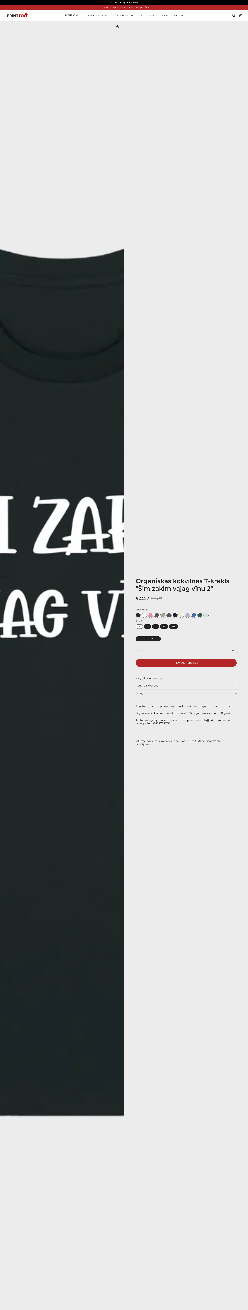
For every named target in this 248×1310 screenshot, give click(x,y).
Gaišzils (206, 615)
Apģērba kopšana (147, 685)
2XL (173, 626)
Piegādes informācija (149, 678)
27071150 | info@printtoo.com (124, 2)
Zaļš (199, 615)
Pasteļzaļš (162, 615)
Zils (193, 615)
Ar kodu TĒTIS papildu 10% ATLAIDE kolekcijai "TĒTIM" (124, 7)
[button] (233, 650)
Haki (156, 615)
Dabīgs (181, 615)
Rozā (150, 615)
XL (164, 626)
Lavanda (187, 615)
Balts (144, 615)
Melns (138, 615)
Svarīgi (140, 693)
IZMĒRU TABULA (148, 638)
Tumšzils (175, 615)
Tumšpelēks (169, 615)
